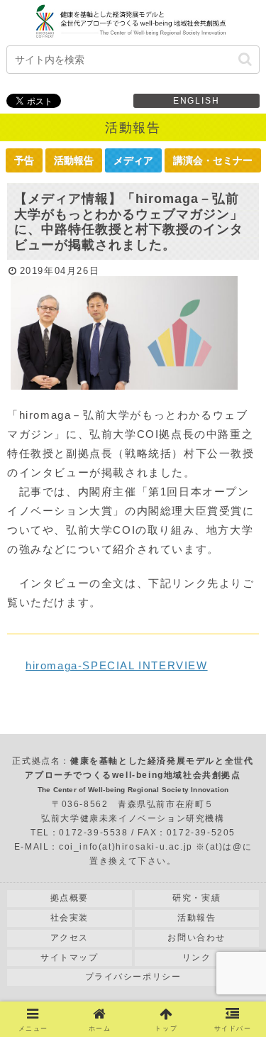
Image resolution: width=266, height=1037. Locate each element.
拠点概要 (69, 898)
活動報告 (74, 160)
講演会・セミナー (213, 160)
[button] (245, 59)
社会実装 (69, 918)
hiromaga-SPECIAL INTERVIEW (117, 665)
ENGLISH (196, 101)
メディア (133, 160)
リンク (196, 957)
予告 (24, 160)
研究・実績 (196, 898)
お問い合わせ (196, 938)
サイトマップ (69, 957)
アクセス (69, 938)
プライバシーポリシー (133, 977)
